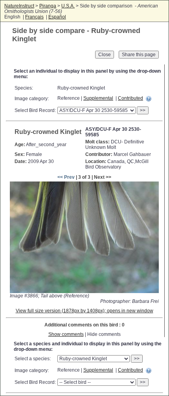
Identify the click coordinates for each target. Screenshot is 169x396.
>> (142, 110)
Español (57, 17)
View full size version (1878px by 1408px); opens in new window (84, 311)
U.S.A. (68, 6)
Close (104, 54)
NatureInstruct (19, 6)
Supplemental (98, 98)
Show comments (66, 334)
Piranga (47, 6)
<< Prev (66, 177)
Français (34, 17)
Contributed (130, 98)
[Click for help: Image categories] (148, 98)
